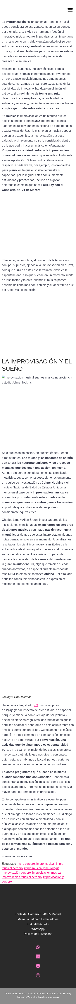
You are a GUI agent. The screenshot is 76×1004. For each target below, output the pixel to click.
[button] (57, 10)
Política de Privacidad (38, 933)
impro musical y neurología (41, 868)
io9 (36, 705)
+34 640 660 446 (38, 924)
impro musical (45, 863)
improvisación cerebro (16, 872)
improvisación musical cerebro (22, 877)
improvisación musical (46, 872)
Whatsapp (38, 929)
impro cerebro (26, 863)
